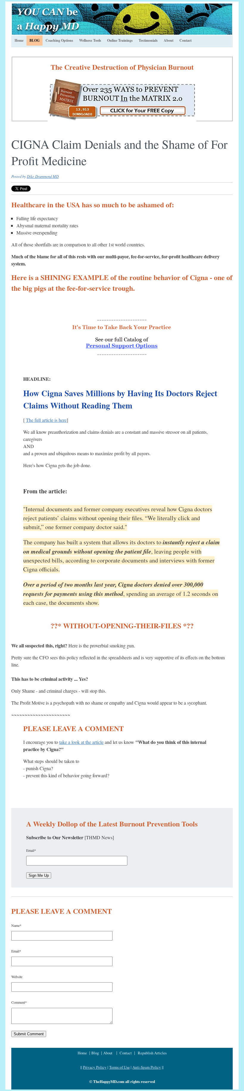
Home (83, 1053)
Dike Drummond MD (43, 176)
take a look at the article (81, 742)
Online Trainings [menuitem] (120, 40)
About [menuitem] (168, 40)
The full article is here (46, 420)
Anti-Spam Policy (146, 1067)
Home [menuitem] (19, 40)
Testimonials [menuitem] (148, 40)
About (107, 1053)
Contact (125, 1053)
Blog (95, 1053)
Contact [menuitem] (185, 40)
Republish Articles (152, 1053)
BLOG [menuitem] (34, 40)
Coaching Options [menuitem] (59, 40)
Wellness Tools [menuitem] (90, 40)
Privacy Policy (95, 1067)
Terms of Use (119, 1067)
